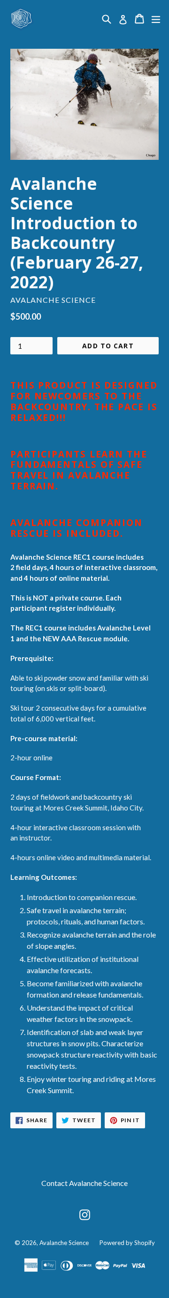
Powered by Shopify (127, 1242)
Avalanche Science (64, 1242)
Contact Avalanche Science (84, 1182)
